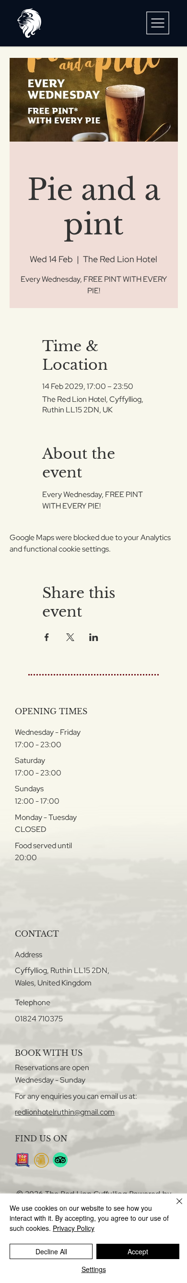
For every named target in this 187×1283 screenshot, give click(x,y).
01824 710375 (39, 1019)
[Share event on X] (70, 637)
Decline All (51, 1251)
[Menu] (157, 23)
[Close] (173, 1206)
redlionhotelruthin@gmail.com (65, 1112)
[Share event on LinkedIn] (93, 637)
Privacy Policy (73, 1228)
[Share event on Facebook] (46, 637)
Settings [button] (94, 1269)
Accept (138, 1251)
